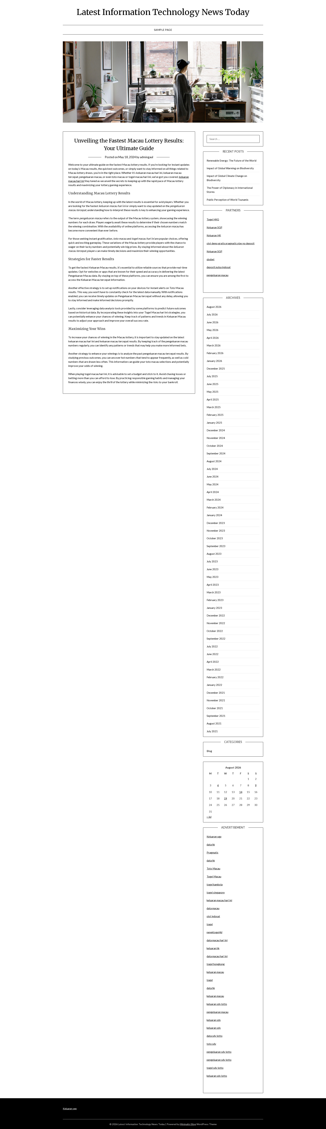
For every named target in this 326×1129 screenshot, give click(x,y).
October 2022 (215, 630)
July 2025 (212, 376)
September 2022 (216, 638)
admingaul (146, 157)
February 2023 (215, 599)
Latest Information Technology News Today (163, 12)
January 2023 (214, 607)
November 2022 (216, 623)
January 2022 (214, 684)
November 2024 (216, 437)
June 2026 (212, 322)
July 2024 (212, 468)
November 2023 (216, 530)
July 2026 (212, 314)
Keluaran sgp (214, 836)
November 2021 (216, 700)
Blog (209, 750)
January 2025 (214, 422)
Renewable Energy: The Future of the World (231, 160)
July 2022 (212, 646)
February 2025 (215, 414)
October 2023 (215, 538)
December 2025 (216, 368)
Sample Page (163, 29)
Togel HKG (213, 219)
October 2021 (215, 708)
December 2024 (216, 430)
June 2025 (212, 384)
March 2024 (214, 499)
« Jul (209, 816)
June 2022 (212, 654)
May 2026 (212, 329)
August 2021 (214, 723)
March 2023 (214, 592)
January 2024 (214, 515)
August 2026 (214, 306)
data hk (211, 844)
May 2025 (212, 391)
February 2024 (215, 507)
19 (225, 798)
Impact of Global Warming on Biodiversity (230, 168)
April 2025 (213, 399)
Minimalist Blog (188, 1124)
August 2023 (214, 553)
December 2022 (216, 615)
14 (240, 791)
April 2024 (213, 492)
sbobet (210, 259)
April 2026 (213, 337)
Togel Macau (214, 876)
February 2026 (215, 353)
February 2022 (215, 677)
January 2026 (214, 360)
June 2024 (212, 476)
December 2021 (216, 692)
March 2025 (214, 407)
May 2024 (212, 484)
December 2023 (216, 522)
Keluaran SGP (214, 227)
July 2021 (212, 731)
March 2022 (214, 669)
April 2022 (213, 661)
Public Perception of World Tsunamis (227, 199)
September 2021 (216, 715)
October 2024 (215, 445)
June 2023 (212, 569)
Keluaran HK (214, 235)
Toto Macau (213, 868)
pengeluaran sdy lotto (219, 1059)
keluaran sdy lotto (217, 1075)
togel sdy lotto (215, 1067)
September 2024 (216, 453)
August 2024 (214, 461)
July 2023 (212, 561)
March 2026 (214, 345)
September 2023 (216, 546)
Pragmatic (212, 852)
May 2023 (212, 576)
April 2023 (213, 584)
